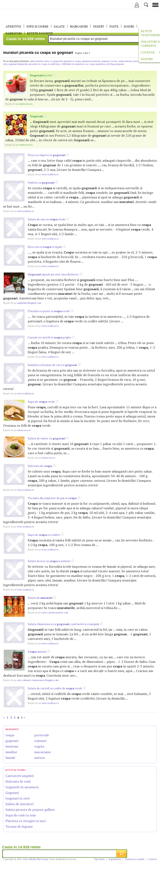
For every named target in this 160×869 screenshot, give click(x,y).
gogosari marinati (91, 61)
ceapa (9, 735)
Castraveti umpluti (19, 775)
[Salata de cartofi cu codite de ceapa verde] (14, 696)
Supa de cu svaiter (44, 535)
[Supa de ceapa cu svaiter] (14, 543)
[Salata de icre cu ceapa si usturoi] (14, 569)
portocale (41, 735)
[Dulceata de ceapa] (14, 474)
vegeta (39, 746)
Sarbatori (14, 33)
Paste (114, 26)
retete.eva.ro (18, 103)
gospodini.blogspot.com (22, 302)
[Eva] (13, 4)
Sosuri (129, 26)
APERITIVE (13, 26)
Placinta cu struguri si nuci (25, 821)
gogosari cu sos (108, 61)
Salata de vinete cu (46, 438)
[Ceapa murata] (14, 660)
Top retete (99, 859)
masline (11, 752)
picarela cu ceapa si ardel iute (44, 64)
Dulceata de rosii (17, 781)
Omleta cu (41, 182)
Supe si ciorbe (37, 26)
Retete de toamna (15, 770)
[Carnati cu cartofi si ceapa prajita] (14, 345)
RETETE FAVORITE (40, 33)
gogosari (11, 740)
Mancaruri (79, 26)
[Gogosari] (16, 124)
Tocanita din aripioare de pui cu (52, 498)
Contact (152, 859)
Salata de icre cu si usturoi (49, 561)
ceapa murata (125, 61)
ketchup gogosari (115, 64)
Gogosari (12, 792)
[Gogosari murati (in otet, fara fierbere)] (14, 282)
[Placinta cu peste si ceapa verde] (14, 319)
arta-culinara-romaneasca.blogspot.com (31, 680)
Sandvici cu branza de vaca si (52, 365)
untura (39, 757)
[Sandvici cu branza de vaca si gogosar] (14, 373)
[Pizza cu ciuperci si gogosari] (14, 163)
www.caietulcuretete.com (48, 612)
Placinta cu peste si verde (49, 311)
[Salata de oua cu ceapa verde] (14, 227)
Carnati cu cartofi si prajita (49, 337)
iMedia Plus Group (38, 859)
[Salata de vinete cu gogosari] (14, 446)
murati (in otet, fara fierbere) (53, 274)
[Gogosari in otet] (16, 83)
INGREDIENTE (12, 729)
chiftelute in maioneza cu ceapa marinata (83, 64)
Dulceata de (40, 466)
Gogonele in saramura (22, 787)
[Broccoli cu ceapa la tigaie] (14, 255)
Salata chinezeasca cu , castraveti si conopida (63, 624)
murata (37, 651)
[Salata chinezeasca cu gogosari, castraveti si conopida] (14, 632)
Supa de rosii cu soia (20, 815)
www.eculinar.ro (43, 174)
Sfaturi (147, 59)
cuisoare (40, 740)
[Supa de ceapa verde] (14, 410)
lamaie (10, 757)
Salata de (40, 598)
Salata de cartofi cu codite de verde (55, 688)
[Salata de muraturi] (14, 606)
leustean (11, 746)
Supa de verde (41, 402)
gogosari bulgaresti (18, 64)
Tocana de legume (19, 826)
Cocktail (148, 52)
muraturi (137, 61)
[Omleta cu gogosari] (14, 191)
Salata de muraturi (19, 804)
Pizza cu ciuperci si (46, 155)
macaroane (42, 752)
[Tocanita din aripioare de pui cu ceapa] (14, 506)
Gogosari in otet (17, 798)
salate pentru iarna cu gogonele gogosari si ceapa (55, 61)
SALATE (59, 26)
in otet (41, 75)
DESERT (98, 26)
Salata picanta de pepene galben (30, 809)
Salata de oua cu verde (46, 219)
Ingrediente (115, 859)
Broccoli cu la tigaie (45, 247)
